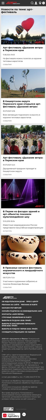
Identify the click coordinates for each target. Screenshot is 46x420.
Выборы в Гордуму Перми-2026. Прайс (20, 329)
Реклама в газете (29, 305)
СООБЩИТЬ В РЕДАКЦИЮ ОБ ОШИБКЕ (18, 332)
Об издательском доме (13, 301)
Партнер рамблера (21, 409)
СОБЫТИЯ (7, 64)
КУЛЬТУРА (7, 231)
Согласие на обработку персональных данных (21, 381)
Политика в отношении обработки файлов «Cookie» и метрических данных (19, 388)
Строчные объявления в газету (17, 317)
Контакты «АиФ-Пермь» (13, 314)
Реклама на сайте (10, 305)
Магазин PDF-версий (11, 308)
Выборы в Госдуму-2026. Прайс (16, 320)
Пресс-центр (32, 301)
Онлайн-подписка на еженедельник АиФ (22, 311)
